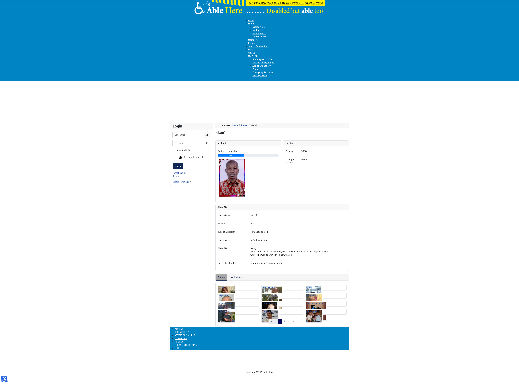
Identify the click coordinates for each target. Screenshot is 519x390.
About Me (222, 248)
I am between (224, 215)
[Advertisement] (259, 101)
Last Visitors (235, 277)
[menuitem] (251, 20)
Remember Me (183, 150)
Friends (221, 277)
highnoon (223, 295)
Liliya (221, 287)
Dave (264, 295)
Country (289, 151)
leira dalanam (269, 311)
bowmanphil (225, 311)
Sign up (176, 176)
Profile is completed (228, 151)
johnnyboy (311, 311)
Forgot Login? (179, 173)
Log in (178, 166)
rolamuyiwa (312, 295)
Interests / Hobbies (227, 263)
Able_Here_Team (314, 303)
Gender (221, 223)
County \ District (289, 161)
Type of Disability (226, 232)
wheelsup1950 (226, 303)
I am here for (224, 240)
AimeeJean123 (269, 303)
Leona (309, 287)
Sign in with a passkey (194, 157)
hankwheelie (268, 287)
